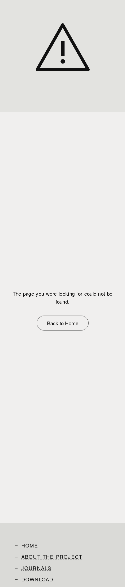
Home (29, 545)
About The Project (51, 556)
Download (37, 579)
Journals (36, 568)
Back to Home (62, 323)
